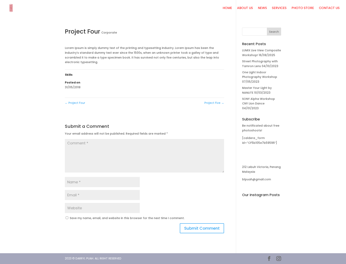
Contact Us (329, 8)
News (262, 8)
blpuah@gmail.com (256, 179)
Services (279, 8)
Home (227, 8)
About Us (245, 8)
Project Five (214, 103)
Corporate (109, 33)
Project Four (75, 103)
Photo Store (303, 8)
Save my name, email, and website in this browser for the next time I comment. (127, 218)
